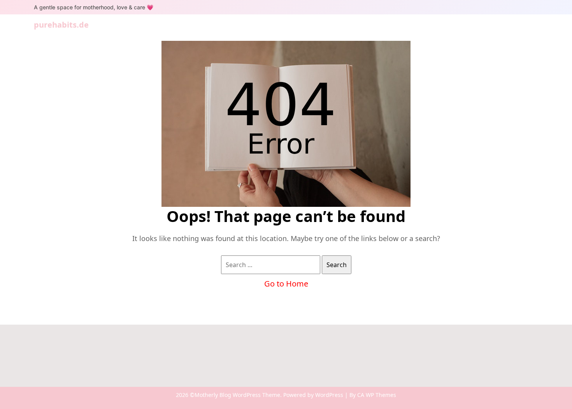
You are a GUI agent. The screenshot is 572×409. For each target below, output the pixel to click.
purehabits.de (61, 24)
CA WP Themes (376, 395)
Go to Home (286, 283)
